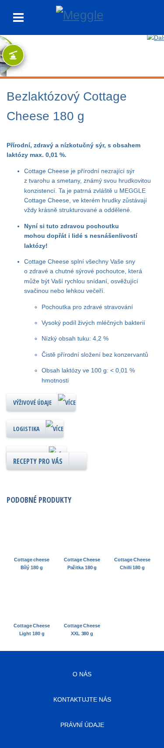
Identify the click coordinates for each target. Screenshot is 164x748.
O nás (82, 674)
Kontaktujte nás (82, 699)
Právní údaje (82, 724)
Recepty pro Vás (38, 461)
